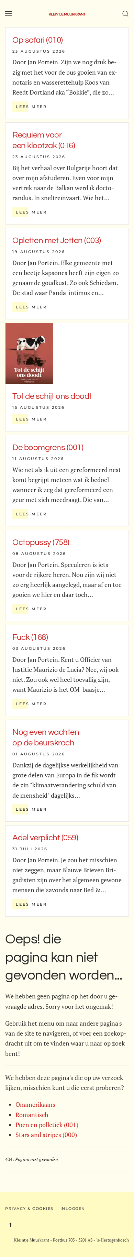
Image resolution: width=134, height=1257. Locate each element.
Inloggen (72, 1208)
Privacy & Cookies (29, 1208)
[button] (8, 14)
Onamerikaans (35, 1104)
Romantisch (31, 1115)
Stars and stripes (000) (46, 1134)
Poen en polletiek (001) (46, 1125)
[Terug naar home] (67, 14)
